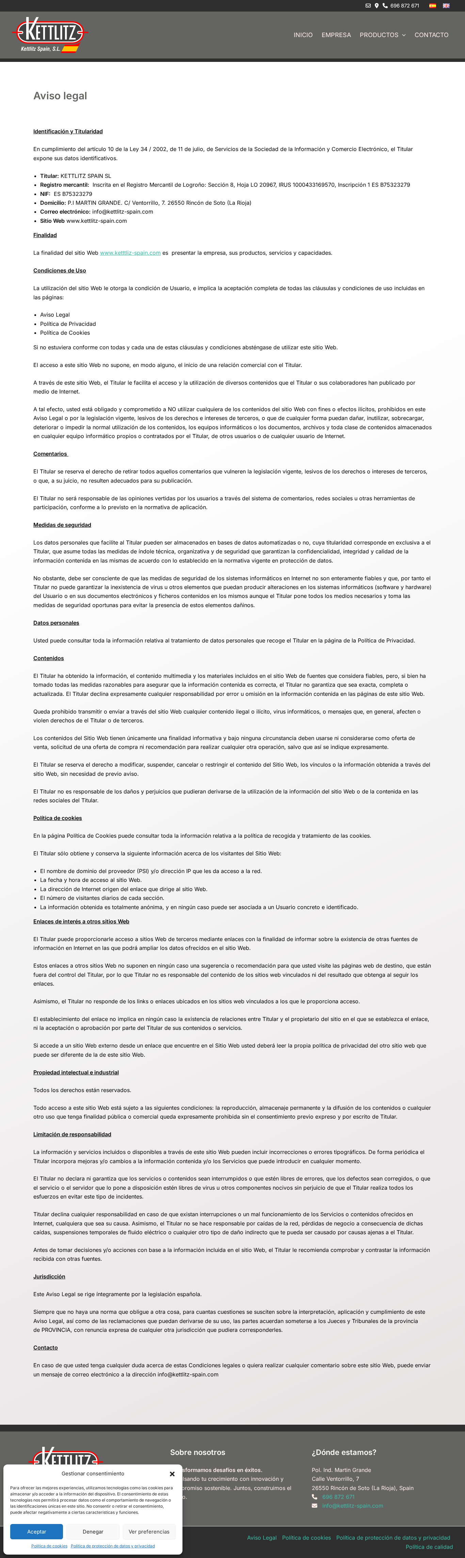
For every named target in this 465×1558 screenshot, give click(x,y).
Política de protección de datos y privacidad (113, 1545)
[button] (172, 1474)
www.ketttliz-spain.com (130, 252)
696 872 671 (403, 5)
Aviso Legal (262, 1537)
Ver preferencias (149, 1531)
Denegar (93, 1531)
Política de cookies (49, 1545)
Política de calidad (429, 1546)
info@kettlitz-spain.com (352, 1505)
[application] (402, 35)
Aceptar (36, 1531)
